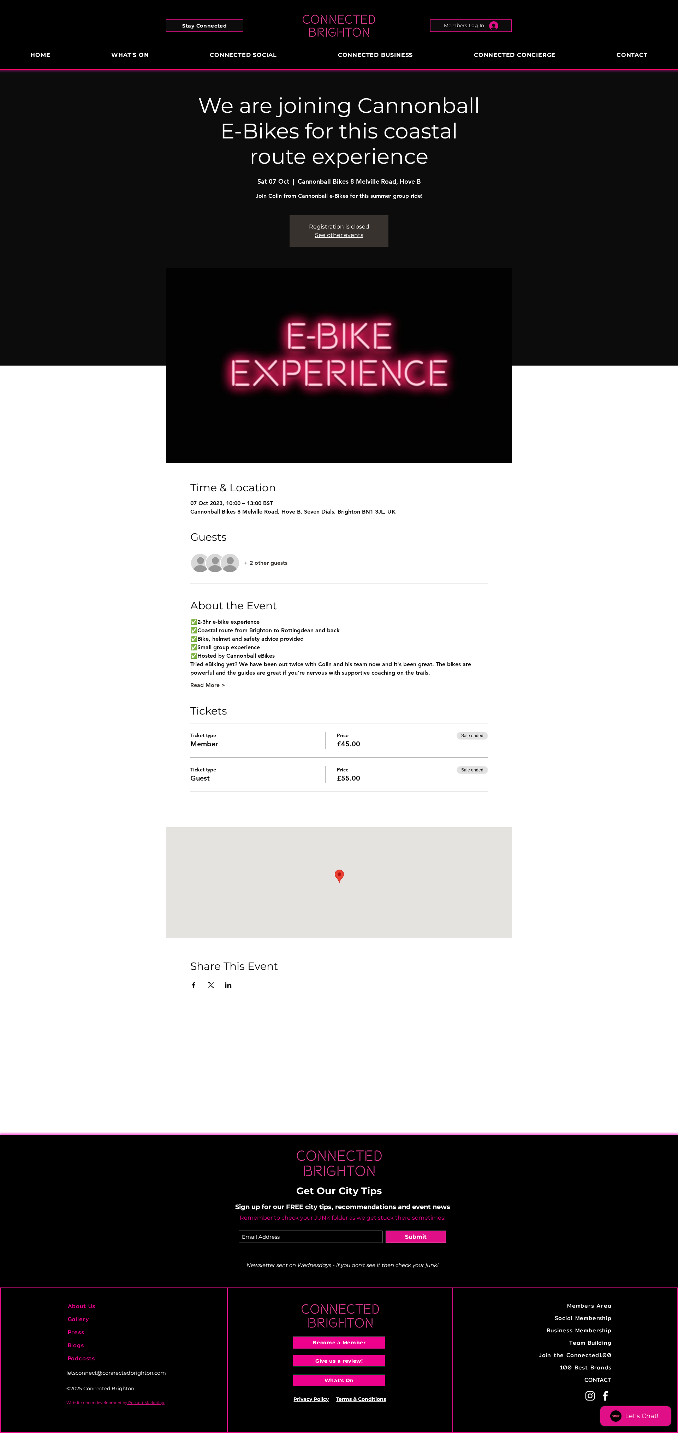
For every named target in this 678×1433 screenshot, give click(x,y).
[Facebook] (605, 1396)
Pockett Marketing (146, 1402)
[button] (204, 25)
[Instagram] (590, 1396)
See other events (339, 235)
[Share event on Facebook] (193, 985)
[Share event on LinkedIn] (228, 985)
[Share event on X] (211, 985)
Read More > (207, 685)
